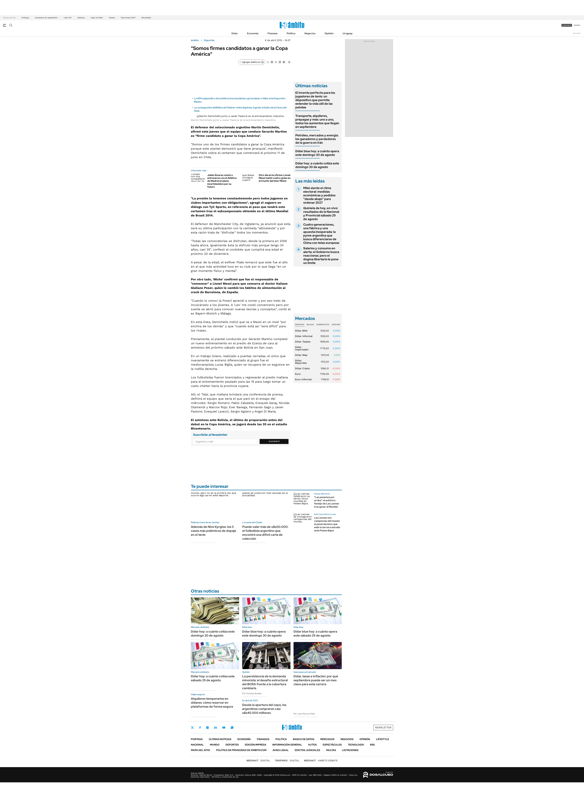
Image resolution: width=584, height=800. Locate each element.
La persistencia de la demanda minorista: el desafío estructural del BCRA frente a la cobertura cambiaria (265, 682)
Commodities (322, 324)
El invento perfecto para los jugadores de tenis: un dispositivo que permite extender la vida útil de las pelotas (315, 100)
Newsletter (577, 33)
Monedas (299, 324)
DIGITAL (258, 760)
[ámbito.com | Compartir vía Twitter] (276, 61)
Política (291, 33)
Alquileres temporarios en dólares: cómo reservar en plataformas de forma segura (212, 703)
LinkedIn (215, 727)
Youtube (223, 727)
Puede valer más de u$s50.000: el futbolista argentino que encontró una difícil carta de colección (265, 533)
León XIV (67, 18)
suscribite (566, 25)
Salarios (81, 18)
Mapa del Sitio (200, 750)
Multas (331, 750)
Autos (312, 744)
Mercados (327, 739)
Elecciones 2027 (128, 18)
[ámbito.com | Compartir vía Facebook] (272, 61)
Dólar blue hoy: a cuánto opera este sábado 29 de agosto (315, 633)
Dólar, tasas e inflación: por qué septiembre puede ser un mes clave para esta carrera (316, 680)
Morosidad (146, 18)
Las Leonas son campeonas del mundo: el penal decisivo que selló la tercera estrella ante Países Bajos (327, 524)
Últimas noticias (220, 739)
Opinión (329, 33)
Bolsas (310, 324)
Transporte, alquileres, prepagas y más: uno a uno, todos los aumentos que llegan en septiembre (317, 121)
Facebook (200, 727)
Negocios (309, 33)
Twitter (192, 727)
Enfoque (25, 18)
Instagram (207, 727)
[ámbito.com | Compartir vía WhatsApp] (268, 61)
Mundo (214, 744)
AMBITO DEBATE (321, 760)
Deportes (209, 40)
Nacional (197, 744)
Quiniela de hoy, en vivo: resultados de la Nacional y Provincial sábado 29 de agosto (321, 213)
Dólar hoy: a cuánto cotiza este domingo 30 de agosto (317, 165)
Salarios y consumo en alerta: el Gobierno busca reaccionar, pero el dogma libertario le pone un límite (321, 255)
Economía (252, 33)
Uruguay (348, 33)
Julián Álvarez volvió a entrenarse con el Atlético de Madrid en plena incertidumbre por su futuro (222, 181)
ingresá (577, 25)
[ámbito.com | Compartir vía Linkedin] (280, 61)
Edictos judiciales (307, 750)
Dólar (234, 33)
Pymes (112, 18)
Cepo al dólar (97, 18)
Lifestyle (382, 739)
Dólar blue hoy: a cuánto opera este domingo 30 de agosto (317, 153)
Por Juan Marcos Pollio (304, 713)
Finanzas (273, 33)
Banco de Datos (303, 739)
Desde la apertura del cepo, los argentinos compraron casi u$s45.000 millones (264, 709)
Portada (197, 739)
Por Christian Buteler (252, 693)
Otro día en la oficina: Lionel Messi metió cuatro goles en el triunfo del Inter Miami (274, 178)
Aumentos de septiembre (46, 18)
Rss (372, 744)
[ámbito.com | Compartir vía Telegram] (284, 61)
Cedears (336, 324)
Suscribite (274, 441)
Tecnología (356, 744)
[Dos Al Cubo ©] (378, 775)
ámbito (195, 40)
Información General (287, 744)
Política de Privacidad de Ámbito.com (241, 750)
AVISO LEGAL (281, 750)
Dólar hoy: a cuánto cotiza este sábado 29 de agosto (213, 678)
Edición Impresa (255, 744)
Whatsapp (232, 727)
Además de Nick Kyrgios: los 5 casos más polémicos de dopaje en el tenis (213, 531)
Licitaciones (350, 750)
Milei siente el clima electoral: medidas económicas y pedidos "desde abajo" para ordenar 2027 (319, 195)
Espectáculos (332, 744)
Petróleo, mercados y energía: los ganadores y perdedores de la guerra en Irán (317, 139)
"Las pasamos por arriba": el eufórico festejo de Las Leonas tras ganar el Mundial (326, 502)
